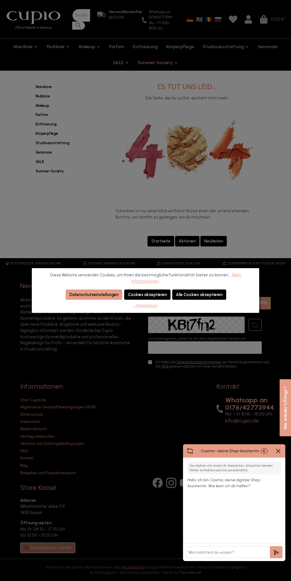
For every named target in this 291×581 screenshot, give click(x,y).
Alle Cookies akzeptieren (199, 294)
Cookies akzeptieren (147, 294)
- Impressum (145, 305)
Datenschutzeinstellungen (94, 294)
